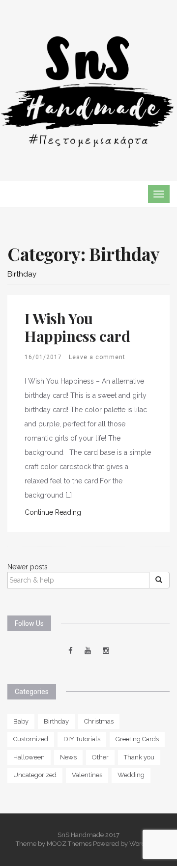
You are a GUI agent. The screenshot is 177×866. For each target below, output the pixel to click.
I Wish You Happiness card (77, 327)
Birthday (56, 721)
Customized (30, 739)
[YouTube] (87, 651)
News (68, 757)
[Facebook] (70, 651)
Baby (21, 721)
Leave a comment (97, 357)
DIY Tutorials (81, 739)
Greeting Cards (137, 739)
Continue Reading (53, 512)
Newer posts (27, 567)
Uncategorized (35, 775)
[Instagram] (106, 651)
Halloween (29, 757)
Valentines (87, 775)
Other (100, 757)
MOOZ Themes (69, 843)
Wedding (131, 775)
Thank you (139, 757)
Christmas (99, 721)
